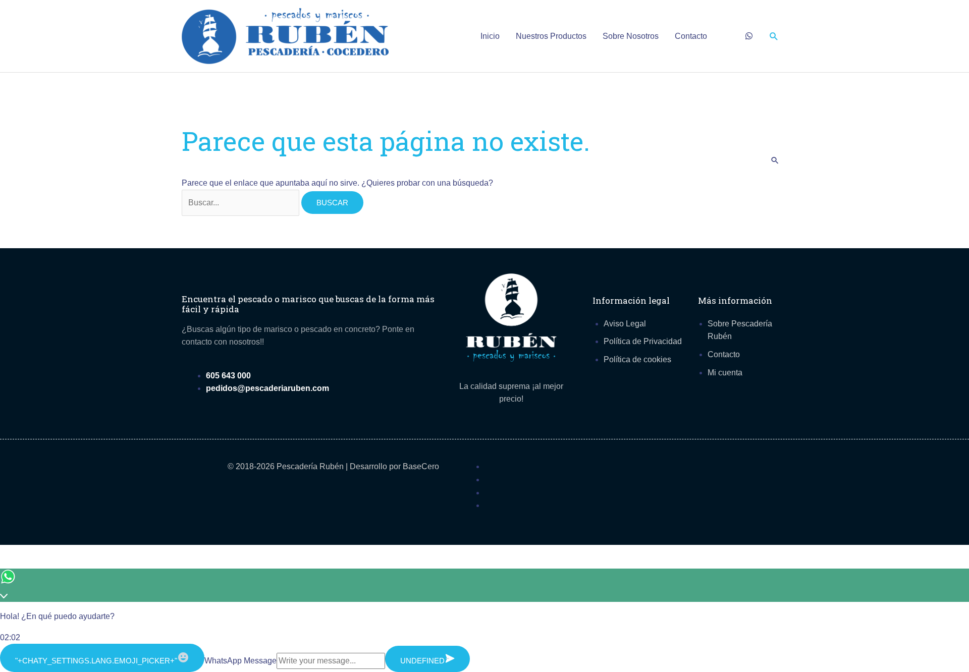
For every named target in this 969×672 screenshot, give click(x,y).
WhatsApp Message (240, 660)
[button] (774, 36)
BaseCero (421, 466)
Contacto (691, 36)
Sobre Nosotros (631, 36)
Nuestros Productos (551, 36)
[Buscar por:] (241, 202)
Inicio (490, 36)
